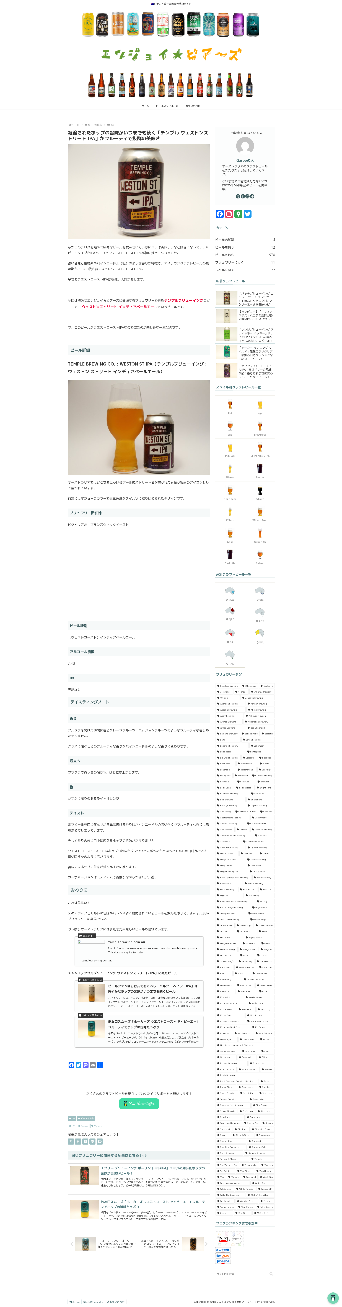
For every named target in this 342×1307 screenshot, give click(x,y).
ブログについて (94, 1301)
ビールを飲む (87, 1118)
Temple (84, 1125)
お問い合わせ (117, 1301)
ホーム (76, 1301)
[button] (271, 1274)
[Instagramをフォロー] (247, 196)
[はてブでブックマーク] (85, 1141)
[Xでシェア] (71, 1141)
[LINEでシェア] (92, 1141)
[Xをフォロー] (238, 196)
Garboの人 (245, 160)
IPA (73, 1118)
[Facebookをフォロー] (243, 196)
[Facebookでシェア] (78, 1141)
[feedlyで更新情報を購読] (252, 196)
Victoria (98, 1125)
